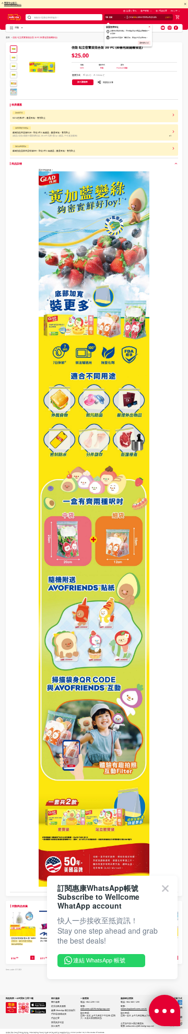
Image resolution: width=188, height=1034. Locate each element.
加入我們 (55, 1026)
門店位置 (163, 10)
